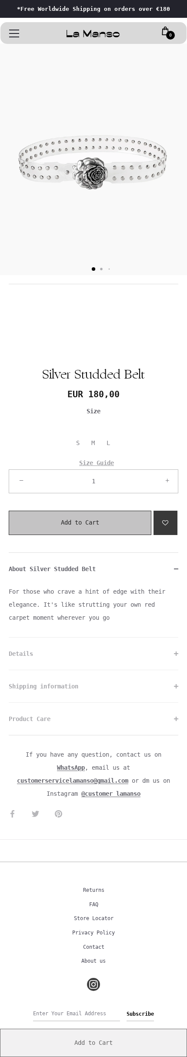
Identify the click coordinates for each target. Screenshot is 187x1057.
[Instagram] (93, 984)
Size (93, 411)
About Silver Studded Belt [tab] (52, 568)
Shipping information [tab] (43, 686)
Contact (93, 947)
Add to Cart (80, 518)
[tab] (93, 611)
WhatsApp (71, 767)
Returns (93, 890)
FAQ (93, 904)
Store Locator (94, 918)
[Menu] (14, 33)
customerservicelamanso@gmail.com (72, 780)
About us (93, 961)
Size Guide (96, 462)
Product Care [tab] (29, 718)
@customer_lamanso (110, 793)
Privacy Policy (93, 933)
